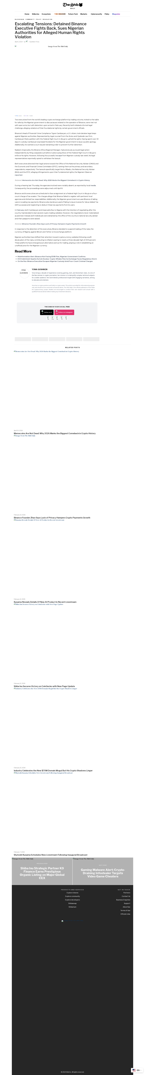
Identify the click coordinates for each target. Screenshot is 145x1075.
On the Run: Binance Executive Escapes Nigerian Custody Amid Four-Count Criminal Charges (55, 261)
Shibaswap (72, 903)
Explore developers (72, 900)
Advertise (126, 907)
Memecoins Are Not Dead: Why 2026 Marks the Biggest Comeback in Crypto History (56, 180)
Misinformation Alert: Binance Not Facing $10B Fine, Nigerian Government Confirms (52, 257)
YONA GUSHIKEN (39, 269)
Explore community (72, 896)
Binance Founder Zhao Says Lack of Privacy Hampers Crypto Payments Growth (54, 224)
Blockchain (19, 19)
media (93, 185)
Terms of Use (125, 910)
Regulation (47, 19)
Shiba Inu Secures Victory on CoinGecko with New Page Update (44, 686)
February (20, 210)
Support (127, 903)
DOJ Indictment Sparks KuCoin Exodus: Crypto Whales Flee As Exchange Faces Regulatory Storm (57, 259)
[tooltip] (123, 6)
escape (59, 156)
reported (18, 175)
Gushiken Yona (34, 42)
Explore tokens (72, 893)
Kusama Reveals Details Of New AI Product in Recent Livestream (45, 602)
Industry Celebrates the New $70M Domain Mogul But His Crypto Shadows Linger (53, 770)
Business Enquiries (123, 900)
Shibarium (72, 907)
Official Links (125, 914)
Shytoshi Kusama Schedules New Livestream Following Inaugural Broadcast (50, 855)
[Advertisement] (116, 48)
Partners (126, 893)
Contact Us (126, 896)
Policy (38, 19)
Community (30, 19)
